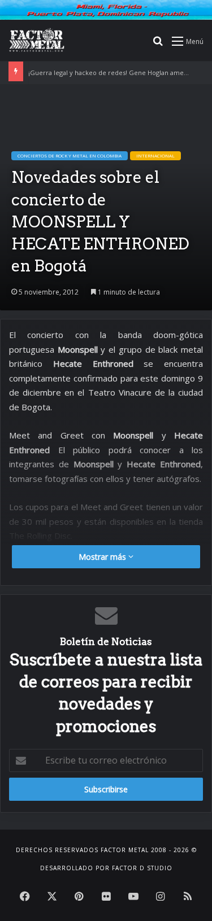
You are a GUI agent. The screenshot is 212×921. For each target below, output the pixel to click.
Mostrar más (103, 556)
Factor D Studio (142, 868)
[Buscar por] (157, 45)
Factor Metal (125, 850)
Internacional (155, 155)
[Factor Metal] (36, 41)
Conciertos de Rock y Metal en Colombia (70, 155)
